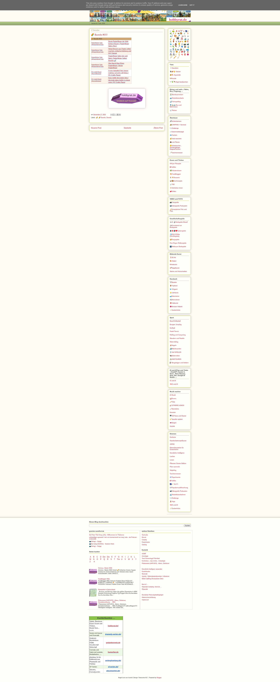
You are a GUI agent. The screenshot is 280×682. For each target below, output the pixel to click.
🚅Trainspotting (175, 101)
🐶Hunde (173, 78)
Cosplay (144, 540)
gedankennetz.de (113, 643)
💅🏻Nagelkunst (174, 268)
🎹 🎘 (179, 39)
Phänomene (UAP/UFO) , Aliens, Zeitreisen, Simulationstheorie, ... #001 (112, 601)
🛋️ (187, 49)
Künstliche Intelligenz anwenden (152, 569)
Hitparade (145, 589)
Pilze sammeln (175, 467)
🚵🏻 (181, 49)
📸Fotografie (174, 202)
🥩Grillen (173, 191)
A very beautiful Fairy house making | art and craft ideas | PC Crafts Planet (118, 73)
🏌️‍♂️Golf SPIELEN (175, 352)
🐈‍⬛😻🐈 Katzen (175, 71)
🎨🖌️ (177, 36)
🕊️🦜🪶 (173, 47)
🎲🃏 (183, 36)
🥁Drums (173, 398)
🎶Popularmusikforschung (179, 487)
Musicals (144, 574)
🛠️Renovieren (175, 300)
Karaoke (173, 412)
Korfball (172, 328)
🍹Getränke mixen (176, 188)
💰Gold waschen (175, 138)
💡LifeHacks (174, 293)
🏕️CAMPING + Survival (178, 125)
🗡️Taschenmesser (176, 152)
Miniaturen (173, 264)
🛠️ (171, 52)
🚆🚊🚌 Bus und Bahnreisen (175, 106)
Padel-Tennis (174, 331)
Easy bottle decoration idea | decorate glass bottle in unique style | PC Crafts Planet (119, 80)
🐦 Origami (174, 289)
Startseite (127, 128)
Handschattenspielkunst (178, 440)
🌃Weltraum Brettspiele (178, 246)
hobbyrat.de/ (113, 626)
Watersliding (174, 342)
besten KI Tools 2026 (98, 23)
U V (123, 559)
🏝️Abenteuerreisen (176, 94)
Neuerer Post (96, 128)
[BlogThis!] (113, 115)
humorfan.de (113, 652)
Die (108, 557)
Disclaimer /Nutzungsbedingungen (152, 595)
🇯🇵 (184, 31)
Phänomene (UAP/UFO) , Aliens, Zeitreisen (155, 563)
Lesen (172, 460)
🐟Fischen (173, 135)
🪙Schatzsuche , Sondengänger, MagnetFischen (175, 147)
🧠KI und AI (174, 384)
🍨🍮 (175, 33)
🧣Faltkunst (174, 303)
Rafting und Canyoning (178, 335)
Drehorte (173, 437)
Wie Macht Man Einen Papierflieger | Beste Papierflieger (116, 65)
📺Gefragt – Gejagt (95, 541)
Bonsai (144, 537)
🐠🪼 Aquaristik (175, 75)
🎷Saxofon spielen (176, 419)
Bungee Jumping (175, 324)
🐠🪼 (186, 41)
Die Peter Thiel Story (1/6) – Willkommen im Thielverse (106, 535)
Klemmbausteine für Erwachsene (177, 448)
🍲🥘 (180, 33)
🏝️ (171, 41)
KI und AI (173, 380)
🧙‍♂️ (171, 54)
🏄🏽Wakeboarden (175, 349)
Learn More (182, 5)
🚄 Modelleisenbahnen (178, 494)
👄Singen (173, 423)
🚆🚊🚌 (175, 49)
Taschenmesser (175, 474)
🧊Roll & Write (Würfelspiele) (175, 235)
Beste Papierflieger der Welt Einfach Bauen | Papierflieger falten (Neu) (118, 44)
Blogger (159, 677)
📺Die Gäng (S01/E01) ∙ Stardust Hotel (101, 544)
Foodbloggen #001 (104, 579)
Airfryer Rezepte (175, 163)
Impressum (145, 600)
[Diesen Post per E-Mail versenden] (111, 115)
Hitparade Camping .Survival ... (152, 587)
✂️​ (181, 31)
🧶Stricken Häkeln (176, 306)
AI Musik (173, 395)
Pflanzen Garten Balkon (178, 463)
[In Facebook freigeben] (118, 115)
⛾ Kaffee (173, 167)
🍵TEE (172, 184)
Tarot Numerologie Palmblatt (151, 558)
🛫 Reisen (173, 110)
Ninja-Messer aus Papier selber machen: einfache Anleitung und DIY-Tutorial (119, 51)
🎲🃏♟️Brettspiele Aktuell (179, 222)
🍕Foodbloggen (175, 174)
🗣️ (182, 46)
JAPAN (172, 444)
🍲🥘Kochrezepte (176, 181)
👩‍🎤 (176, 44)
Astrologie (145, 556)
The (118, 559)
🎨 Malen (173, 261)
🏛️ (188, 39)
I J (127, 557)
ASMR (144, 553)
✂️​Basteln (173, 282)
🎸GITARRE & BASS (177, 405)
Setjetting (173, 470)
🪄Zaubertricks (175, 310)
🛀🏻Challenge (174, 128)
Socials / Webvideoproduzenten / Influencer (155, 576)
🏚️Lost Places (175, 142)
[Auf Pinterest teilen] (120, 115)
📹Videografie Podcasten (178, 206)
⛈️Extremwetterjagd (177, 132)
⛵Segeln (173, 345)
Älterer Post (158, 128)
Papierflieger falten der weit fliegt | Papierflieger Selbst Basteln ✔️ (118, 58)
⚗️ (170, 31)
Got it (192, 5)
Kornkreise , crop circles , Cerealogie (153, 561)
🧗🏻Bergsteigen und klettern (179, 363)
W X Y (132, 559)
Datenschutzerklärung (149, 597)
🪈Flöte (172, 402)
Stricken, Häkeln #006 (105, 568)
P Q (102, 559)
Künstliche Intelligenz (177, 453)
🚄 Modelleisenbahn (177, 98)
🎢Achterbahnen (175, 121)
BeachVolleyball (175, 321)
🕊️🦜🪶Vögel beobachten (179, 82)
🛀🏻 (184, 49)
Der (104, 557)
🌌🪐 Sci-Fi (174, 484)
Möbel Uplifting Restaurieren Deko (152, 578)
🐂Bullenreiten (175, 356)
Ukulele (172, 426)
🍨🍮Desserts (175, 177)
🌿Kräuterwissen (175, 170)
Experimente (146, 542)
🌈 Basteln (102, 117)
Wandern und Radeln (177, 338)
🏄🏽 (185, 39)
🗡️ (179, 47)
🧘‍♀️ (188, 52)
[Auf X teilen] (116, 115)
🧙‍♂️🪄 (175, 54)
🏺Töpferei (173, 286)
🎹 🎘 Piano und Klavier (178, 416)
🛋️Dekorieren (174, 296)
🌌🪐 (187, 31)
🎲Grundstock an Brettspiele (176, 226)
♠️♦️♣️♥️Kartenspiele (178, 231)
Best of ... (145, 584)
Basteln (109, 117)
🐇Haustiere (174, 68)
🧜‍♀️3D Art (173, 257)
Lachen (172, 456)
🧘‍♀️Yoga (172, 501)
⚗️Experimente (175, 477)
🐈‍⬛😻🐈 (181, 41)
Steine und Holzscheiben (178, 271)
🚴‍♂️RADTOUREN (175, 359)
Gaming (144, 544)
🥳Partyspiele (174, 239)
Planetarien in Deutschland (106, 589)
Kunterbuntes (146, 571)
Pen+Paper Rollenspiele (178, 243)
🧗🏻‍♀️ (185, 52)
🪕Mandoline (174, 409)
